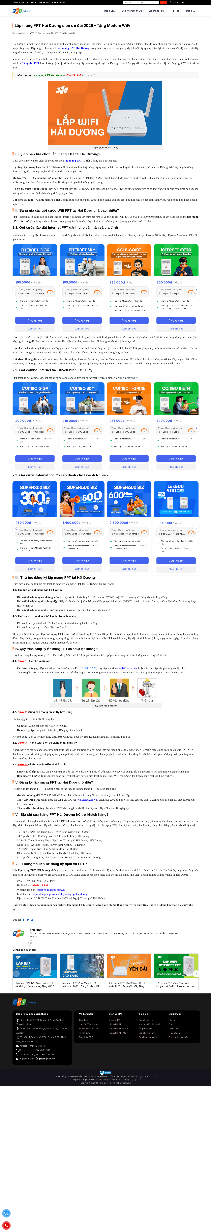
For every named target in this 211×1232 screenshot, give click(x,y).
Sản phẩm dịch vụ (147, 1033)
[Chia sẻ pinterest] (31, 919)
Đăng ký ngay (35, 320)
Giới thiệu (83, 1020)
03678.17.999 (88, 668)
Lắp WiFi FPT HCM (117, 1033)
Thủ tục (172, 1024)
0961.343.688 (74, 74)
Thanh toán (174, 1033)
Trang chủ (109, 10)
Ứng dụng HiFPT (147, 1028)
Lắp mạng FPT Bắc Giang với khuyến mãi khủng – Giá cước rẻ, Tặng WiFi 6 (34, 985)
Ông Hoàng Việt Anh (45, 1058)
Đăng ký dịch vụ (146, 1020)
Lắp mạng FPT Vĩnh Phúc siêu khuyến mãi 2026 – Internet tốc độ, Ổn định (175, 985)
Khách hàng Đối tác (88, 1028)
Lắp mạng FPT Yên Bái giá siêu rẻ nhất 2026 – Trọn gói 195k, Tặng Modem (127, 985)
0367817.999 (178, 2)
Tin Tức (175, 10)
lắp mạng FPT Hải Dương (73, 48)
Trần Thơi (34, 929)
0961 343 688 (48, 1054)
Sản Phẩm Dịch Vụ (132, 10)
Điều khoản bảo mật (178, 1037)
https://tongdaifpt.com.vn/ (51, 889)
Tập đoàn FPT (86, 1037)
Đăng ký (190, 10)
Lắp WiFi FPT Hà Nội (118, 1028)
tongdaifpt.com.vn (126, 668)
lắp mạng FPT (73, 160)
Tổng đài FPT (30, 63)
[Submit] (163, 2)
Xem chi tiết (35, 328)
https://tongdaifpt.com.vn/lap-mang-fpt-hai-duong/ (60, 894)
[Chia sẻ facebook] (22, 919)
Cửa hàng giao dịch (148, 1037)
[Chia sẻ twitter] (26, 919)
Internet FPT (115, 1020)
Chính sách (174, 1028)
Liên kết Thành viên (88, 1024)
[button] (196, 289)
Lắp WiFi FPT (115, 1024)
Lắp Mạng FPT (156, 10)
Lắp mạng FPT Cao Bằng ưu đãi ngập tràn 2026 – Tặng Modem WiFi (81, 985)
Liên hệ (172, 1020)
